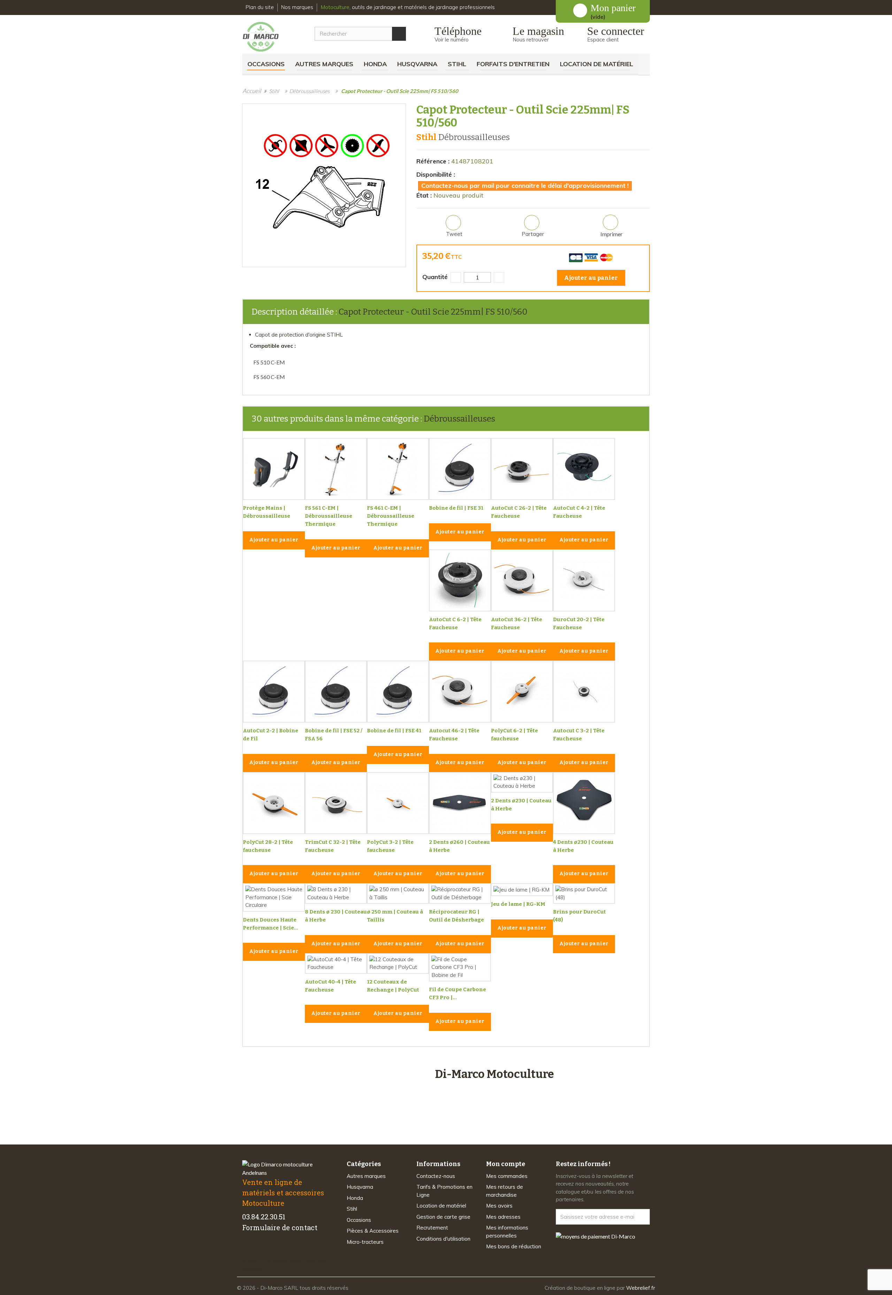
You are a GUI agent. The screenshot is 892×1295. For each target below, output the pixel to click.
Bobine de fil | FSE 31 (456, 508)
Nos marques (297, 7)
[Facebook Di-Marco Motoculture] (246, 1249)
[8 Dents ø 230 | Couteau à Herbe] (336, 893)
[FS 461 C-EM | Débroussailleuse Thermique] (398, 469)
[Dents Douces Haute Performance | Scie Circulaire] (274, 897)
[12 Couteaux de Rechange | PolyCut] (398, 963)
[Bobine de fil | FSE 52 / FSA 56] (336, 692)
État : (424, 195)
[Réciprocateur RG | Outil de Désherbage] (460, 893)
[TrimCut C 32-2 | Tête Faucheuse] (336, 803)
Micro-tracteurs (365, 1242)
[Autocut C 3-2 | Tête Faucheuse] (584, 692)
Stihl (457, 64)
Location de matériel (596, 64)
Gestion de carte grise (443, 1216)
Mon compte (505, 1164)
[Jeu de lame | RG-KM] (522, 889)
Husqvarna (417, 64)
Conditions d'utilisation (443, 1238)
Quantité (435, 277)
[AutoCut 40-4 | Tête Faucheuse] (336, 963)
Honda (375, 64)
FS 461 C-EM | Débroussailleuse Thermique (390, 516)
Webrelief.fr (640, 1288)
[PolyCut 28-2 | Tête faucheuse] (274, 803)
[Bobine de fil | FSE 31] (460, 469)
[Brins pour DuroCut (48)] (584, 893)
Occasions (266, 64)
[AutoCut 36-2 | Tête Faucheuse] (522, 580)
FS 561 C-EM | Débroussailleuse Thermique (328, 516)
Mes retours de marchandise (504, 1191)
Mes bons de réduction (513, 1246)
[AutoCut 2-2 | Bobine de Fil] (274, 692)
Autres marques (324, 64)
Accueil (252, 90)
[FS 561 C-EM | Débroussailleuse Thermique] (336, 469)
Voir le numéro (452, 39)
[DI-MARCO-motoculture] (266, 37)
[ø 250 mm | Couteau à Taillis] (398, 893)
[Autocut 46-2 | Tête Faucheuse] (460, 692)
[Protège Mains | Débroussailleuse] (274, 469)
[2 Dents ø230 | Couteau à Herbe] (522, 782)
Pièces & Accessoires (373, 1230)
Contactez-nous (435, 1176)
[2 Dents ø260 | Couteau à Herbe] (460, 803)
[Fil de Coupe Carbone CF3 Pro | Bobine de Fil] (460, 967)
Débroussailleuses (459, 419)
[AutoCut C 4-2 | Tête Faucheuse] (584, 469)
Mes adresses (503, 1216)
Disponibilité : (435, 174)
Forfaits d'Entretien (513, 64)
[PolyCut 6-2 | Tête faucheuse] (522, 692)
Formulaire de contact (279, 1227)
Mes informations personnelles (507, 1231)
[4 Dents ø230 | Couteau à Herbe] (584, 803)
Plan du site (260, 7)
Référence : (432, 161)
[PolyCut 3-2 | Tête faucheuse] (398, 803)
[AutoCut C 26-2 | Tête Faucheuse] (522, 469)
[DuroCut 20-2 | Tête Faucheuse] (584, 580)
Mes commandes (507, 1176)
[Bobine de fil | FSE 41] (398, 692)
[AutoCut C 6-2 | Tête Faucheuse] (460, 580)
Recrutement (432, 1227)
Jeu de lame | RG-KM (518, 904)
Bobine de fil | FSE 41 (394, 730)
